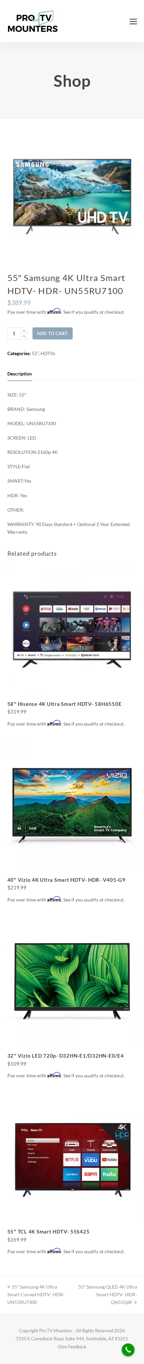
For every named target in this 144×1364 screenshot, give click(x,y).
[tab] (19, 373)
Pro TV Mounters (55, 1330)
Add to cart (52, 333)
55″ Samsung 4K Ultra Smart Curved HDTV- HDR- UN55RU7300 (36, 1294)
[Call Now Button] (128, 1349)
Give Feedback (72, 1346)
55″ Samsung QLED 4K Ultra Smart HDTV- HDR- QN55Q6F (107, 1294)
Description (19, 373)
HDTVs (48, 353)
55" (35, 353)
